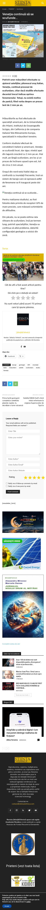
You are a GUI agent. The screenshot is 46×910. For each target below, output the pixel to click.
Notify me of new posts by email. (19, 486)
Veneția (5, 370)
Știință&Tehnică (13, 22)
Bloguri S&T (8, 702)
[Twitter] (29, 810)
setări (28, 902)
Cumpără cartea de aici (11, 644)
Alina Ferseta (12, 740)
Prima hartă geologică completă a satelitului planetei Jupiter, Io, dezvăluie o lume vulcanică (12, 402)
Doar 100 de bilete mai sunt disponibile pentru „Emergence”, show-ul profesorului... (28, 662)
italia (5, 367)
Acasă (4, 9)
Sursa (5, 248)
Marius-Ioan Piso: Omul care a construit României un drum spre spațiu (29, 674)
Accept (7, 906)
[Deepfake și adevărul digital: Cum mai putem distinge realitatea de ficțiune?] (23, 722)
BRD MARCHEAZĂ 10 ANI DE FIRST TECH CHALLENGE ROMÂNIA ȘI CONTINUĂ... (29, 685)
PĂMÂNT (11, 9)
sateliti (21, 367)
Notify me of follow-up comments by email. (23, 483)
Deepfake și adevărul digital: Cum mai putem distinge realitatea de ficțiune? (22, 733)
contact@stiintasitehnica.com (23, 804)
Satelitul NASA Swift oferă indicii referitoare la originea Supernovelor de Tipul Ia (33, 402)
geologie (22, 365)
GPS (28, 365)
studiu (38, 367)
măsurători (12, 367)
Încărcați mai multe (22, 695)
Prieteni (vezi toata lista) (23, 866)
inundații (35, 365)
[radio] (13, 298)
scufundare (29, 367)
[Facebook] (21, 347)
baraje (14, 365)
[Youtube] (25, 347)
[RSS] (23, 810)
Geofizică (20, 9)
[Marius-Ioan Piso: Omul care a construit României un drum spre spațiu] (8, 674)
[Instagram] (16, 810)
